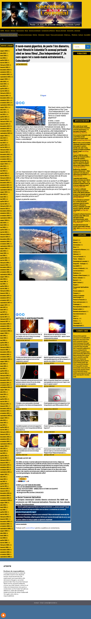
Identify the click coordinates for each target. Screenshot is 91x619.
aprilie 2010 (3, 512)
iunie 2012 (3, 451)
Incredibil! (87, 35)
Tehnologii (41, 35)
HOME (2, 30)
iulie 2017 (3, 307)
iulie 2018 (3, 279)
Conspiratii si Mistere (48, 30)
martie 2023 (3, 147)
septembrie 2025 (5, 77)
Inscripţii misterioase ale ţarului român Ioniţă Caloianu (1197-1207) (81, 226)
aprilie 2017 (3, 314)
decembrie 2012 (4, 437)
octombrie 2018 (4, 272)
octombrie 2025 (4, 74)
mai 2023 (3, 142)
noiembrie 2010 (4, 495)
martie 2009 (3, 542)
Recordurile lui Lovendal (80, 306)
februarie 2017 (4, 319)
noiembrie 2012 (4, 439)
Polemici (75, 293)
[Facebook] (17, 103)
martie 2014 (3, 401)
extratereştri (52, 500)
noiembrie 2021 (4, 185)
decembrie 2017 (4, 295)
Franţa (79, 348)
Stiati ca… (67, 35)
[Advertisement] (43, 80)
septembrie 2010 (5, 500)
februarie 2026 (4, 65)
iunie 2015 (3, 366)
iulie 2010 (3, 505)
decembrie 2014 (5, 380)
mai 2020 (3, 227)
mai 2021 (2, 199)
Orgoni (48, 35)
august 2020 (3, 220)
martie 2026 (3, 62)
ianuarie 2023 (4, 152)
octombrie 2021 (4, 187)
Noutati (20, 497)
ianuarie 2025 (4, 95)
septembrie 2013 (5, 415)
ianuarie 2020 (4, 237)
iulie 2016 (3, 335)
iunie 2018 (3, 281)
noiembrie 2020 (4, 213)
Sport (74, 316)
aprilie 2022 (3, 173)
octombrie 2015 (4, 357)
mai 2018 (2, 284)
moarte (79, 353)
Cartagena (21, 500)
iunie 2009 (3, 535)
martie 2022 (3, 175)
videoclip (67, 502)
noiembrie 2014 (4, 382)
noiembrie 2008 (4, 552)
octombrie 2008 (4, 554)
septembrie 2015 (5, 359)
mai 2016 (2, 340)
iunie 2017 (3, 309)
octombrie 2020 (4, 215)
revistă (79, 364)
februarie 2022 (4, 178)
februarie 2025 (4, 93)
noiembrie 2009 (4, 524)
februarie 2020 (4, 234)
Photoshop (52, 502)
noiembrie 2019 (4, 241)
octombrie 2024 (5, 102)
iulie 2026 (3, 53)
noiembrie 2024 (4, 100)
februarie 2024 (4, 121)
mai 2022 (3, 171)
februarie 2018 (4, 291)
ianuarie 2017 (4, 321)
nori (26, 502)
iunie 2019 (3, 253)
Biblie (87, 338)
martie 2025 (3, 91)
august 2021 (3, 192)
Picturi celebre (77, 291)
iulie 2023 (3, 138)
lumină (76, 352)
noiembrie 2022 (4, 157)
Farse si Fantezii (78, 256)
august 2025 (3, 79)
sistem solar (85, 368)
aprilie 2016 (3, 342)
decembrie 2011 (4, 465)
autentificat (30, 528)
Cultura (80, 35)
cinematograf (29, 500)
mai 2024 (3, 114)
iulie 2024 (3, 109)
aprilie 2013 (3, 427)
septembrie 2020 (5, 218)
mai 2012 (2, 453)
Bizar (26, 30)
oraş (85, 357)
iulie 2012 (3, 448)
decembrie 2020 (5, 211)
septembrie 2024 (5, 105)
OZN (29, 502)
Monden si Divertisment (80, 275)
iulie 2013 (3, 420)
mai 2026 (3, 58)
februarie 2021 (4, 206)
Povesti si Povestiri (79, 299)
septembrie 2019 (5, 246)
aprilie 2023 (3, 145)
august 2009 (3, 531)
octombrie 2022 (4, 159)
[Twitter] (20, 103)
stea (83, 369)
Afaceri (7, 30)
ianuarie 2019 (4, 265)
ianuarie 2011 (4, 491)
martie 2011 (3, 486)
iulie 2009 (3, 533)
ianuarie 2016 (4, 349)
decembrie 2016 (4, 324)
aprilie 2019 (3, 258)
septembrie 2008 (5, 556)
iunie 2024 (3, 112)
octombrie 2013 (4, 413)
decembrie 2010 (4, 493)
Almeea (13, 30)
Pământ (81, 362)
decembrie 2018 (4, 267)
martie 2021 (3, 204)
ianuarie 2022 (4, 180)
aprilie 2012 (3, 455)
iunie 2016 (3, 338)
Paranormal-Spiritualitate (8, 35)
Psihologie (76, 304)
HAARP (62, 500)
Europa (79, 345)
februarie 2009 (4, 545)
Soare (76, 369)
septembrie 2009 (5, 528)
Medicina (74, 35)
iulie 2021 (3, 194)
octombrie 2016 (4, 328)
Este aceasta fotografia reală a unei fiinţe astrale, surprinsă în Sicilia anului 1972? (82, 137)
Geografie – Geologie (73, 30)
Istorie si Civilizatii (35, 30)
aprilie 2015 (3, 371)
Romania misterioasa (25, 35)
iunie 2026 (3, 55)
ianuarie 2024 (4, 124)
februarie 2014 (4, 404)
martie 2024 (3, 119)
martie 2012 (3, 458)
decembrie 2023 (5, 126)
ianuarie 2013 (4, 434)
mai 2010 (2, 509)
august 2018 (3, 277)
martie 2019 (3, 260)
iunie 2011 (3, 479)
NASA (87, 353)
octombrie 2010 (4, 498)
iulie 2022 (3, 166)
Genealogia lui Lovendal (80, 261)
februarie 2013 (4, 432)
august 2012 (3, 446)
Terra (61, 502)
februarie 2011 (4, 488)
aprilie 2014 (3, 399)
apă (83, 336)
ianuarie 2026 (4, 67)
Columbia (38, 500)
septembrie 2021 (5, 190)
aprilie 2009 (3, 540)
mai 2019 (2, 255)
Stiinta (35, 35)
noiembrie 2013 (4, 411)
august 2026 (3, 51)
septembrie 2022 (5, 161)
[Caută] (88, 46)
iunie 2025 (3, 84)
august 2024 (4, 107)
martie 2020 (3, 232)
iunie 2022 (3, 168)
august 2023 (3, 135)
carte (82, 339)
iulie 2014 (3, 392)
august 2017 (3, 305)
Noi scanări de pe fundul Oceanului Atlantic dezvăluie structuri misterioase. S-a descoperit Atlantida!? (81, 128)
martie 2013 (3, 429)
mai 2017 (2, 312)
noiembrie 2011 (4, 467)
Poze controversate (57, 35)
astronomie (78, 338)
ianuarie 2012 (4, 462)
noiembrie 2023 (4, 128)
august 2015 (3, 361)
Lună (83, 352)
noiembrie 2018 (4, 269)
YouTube (18, 504)
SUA (58, 502)
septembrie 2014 (5, 387)
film (58, 500)
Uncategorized (77, 325)
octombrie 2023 (4, 131)
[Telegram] (23, 103)
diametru (44, 500)
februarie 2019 (4, 262)
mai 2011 (2, 481)
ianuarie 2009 (4, 547)
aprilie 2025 (3, 88)
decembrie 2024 (5, 98)
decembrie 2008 (5, 549)
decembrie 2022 (5, 154)
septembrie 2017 (5, 302)
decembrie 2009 (5, 521)
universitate (82, 373)
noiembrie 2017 (4, 298)
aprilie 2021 (3, 201)
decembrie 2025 (5, 70)
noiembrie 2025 (4, 72)
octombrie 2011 (4, 469)
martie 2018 (3, 288)
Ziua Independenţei (28, 504)
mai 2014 (2, 397)
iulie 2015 (3, 364)
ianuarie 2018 (4, 293)
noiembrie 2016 (4, 326)
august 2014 (3, 389)
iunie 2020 (3, 225)
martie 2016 (3, 345)
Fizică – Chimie (77, 259)
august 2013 (3, 418)
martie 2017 (3, 317)
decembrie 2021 (4, 182)
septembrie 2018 (5, 274)
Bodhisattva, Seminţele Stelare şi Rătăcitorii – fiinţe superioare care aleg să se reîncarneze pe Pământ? (81, 171)
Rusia (79, 366)
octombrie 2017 (4, 300)
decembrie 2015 (4, 352)
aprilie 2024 (3, 117)
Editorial (75, 254)
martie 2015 (3, 373)
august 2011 (3, 474)
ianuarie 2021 (4, 208)
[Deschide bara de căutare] (2, 39)
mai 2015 (2, 368)
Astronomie (20, 30)
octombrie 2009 (4, 526)
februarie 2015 (4, 375)
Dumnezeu (81, 343)
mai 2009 (3, 538)
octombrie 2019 (4, 244)
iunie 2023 (3, 140)
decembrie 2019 (4, 239)
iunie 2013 (3, 422)
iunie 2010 (3, 507)
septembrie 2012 (5, 444)
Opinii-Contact (77, 282)
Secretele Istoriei (78, 314)
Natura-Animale (61, 30)
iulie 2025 (3, 81)
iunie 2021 (3, 197)
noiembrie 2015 (4, 354)
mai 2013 (2, 425)
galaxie (86, 348)
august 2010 (3, 502)
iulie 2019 (3, 251)
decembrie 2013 (4, 408)
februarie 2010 (4, 517)
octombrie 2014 (4, 385)
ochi (79, 357)
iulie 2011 (2, 477)
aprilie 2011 (3, 484)
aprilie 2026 (3, 60)
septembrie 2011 (5, 472)
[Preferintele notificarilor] (3, 615)
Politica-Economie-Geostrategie (79, 296)
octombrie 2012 (4, 441)
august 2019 (3, 248)
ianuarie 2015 (4, 378)
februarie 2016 (4, 347)
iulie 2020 (3, 222)
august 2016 (3, 333)
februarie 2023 (4, 149)
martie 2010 (3, 514)
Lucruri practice (78, 270)
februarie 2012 (4, 460)
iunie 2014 (3, 394)
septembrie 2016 (5, 331)
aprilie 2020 (3, 229)
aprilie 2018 (3, 286)
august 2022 (3, 164)
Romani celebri (77, 309)
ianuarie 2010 (4, 519)
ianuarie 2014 (4, 406)
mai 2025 (3, 86)
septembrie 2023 (5, 133)
